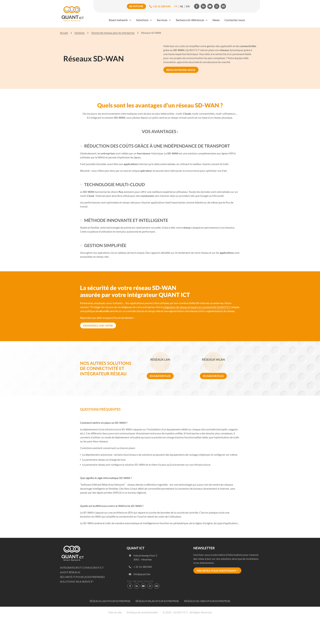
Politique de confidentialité (142, 612)
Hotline (138, 6)
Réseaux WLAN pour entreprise (157, 601)
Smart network (118, 20)
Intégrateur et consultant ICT (82, 567)
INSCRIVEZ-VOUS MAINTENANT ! (217, 570)
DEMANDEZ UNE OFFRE (98, 325)
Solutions (142, 20)
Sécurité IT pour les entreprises (82, 576)
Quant (72, 13)
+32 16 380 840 (161, 6)
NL (181, 6)
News (216, 20)
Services (162, 20)
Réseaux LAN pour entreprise (110, 601)
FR (175, 6)
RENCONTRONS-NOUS (180, 69)
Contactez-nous (234, 20)
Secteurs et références (190, 20)
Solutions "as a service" (77, 581)
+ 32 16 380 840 (142, 566)
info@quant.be (141, 574)
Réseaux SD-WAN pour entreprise (207, 601)
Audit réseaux (70, 572)
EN (188, 6)
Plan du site (115, 612)
